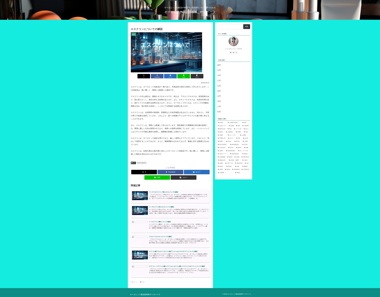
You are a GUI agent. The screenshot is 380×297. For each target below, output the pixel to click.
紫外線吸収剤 (142, 163)
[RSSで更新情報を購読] (236, 52)
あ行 (134, 163)
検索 (246, 26)
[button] (197, 76)
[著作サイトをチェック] (230, 52)
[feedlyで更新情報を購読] (233, 52)
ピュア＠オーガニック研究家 (233, 48)
